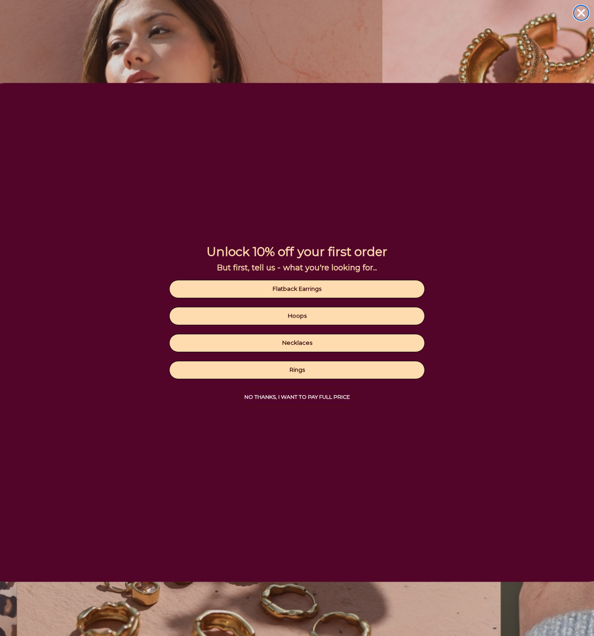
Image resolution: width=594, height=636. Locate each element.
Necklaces (297, 342)
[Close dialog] (581, 12)
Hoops (297, 315)
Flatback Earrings (297, 288)
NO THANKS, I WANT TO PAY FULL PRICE (297, 397)
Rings (297, 369)
